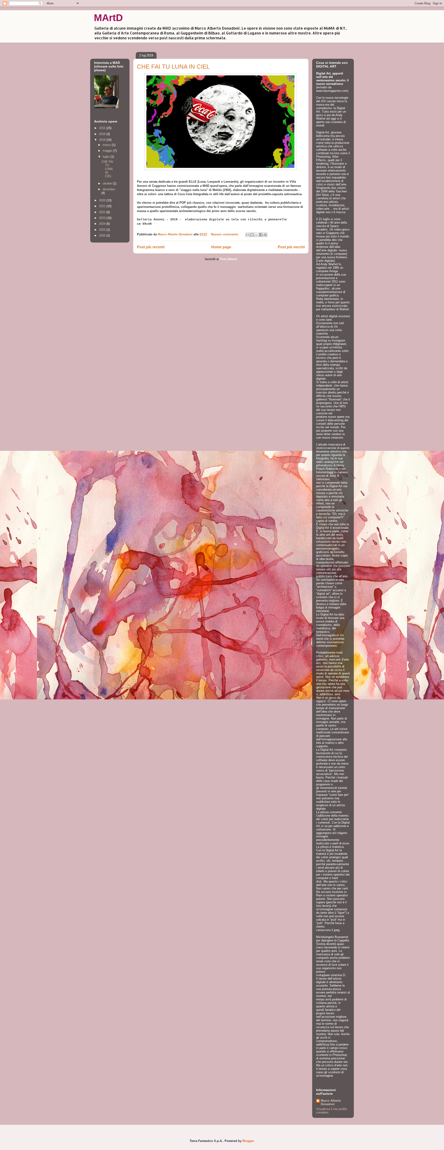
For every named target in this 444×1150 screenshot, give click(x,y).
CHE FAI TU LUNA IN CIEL (173, 66)
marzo (107, 145)
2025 (102, 229)
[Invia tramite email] (247, 234)
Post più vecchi (291, 247)
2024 (102, 223)
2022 (102, 212)
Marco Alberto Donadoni (331, 1102)
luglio (107, 156)
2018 (102, 134)
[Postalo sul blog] (252, 234)
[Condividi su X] (256, 234)
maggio (108, 150)
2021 (102, 206)
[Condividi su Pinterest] (265, 234)
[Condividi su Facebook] (261, 234)
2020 (102, 200)
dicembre (109, 189)
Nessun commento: (225, 234)
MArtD (108, 17)
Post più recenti (150, 247)
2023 (102, 218)
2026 (102, 235)
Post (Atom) (228, 259)
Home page (221, 247)
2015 (102, 128)
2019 (102, 139)
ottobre (108, 183)
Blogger (247, 1141)
